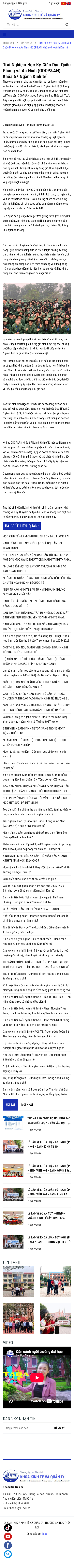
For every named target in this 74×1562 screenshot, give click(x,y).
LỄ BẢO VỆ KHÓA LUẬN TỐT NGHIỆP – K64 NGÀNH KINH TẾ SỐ (48, 1144)
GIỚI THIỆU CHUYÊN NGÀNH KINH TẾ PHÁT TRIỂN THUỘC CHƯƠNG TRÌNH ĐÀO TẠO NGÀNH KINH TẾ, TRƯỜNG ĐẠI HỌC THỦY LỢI (36, 708)
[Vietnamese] (63, 3)
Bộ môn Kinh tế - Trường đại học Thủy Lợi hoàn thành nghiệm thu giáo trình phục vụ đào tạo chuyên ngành (34, 1045)
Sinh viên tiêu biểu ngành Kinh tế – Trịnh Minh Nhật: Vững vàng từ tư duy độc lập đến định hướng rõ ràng (36, 1022)
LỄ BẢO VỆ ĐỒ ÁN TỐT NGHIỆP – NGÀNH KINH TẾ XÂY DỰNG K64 (46, 1216)
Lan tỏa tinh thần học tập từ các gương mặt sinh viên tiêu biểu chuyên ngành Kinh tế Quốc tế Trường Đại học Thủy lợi (37, 673)
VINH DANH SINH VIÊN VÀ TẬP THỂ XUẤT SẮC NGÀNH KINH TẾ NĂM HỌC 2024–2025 (35, 858)
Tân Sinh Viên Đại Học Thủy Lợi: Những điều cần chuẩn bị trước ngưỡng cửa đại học (36, 930)
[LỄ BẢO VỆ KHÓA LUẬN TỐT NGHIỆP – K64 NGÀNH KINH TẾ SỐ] (13, 1146)
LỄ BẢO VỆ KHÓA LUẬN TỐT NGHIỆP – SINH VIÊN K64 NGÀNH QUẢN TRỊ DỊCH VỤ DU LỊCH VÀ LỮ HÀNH (48, 1168)
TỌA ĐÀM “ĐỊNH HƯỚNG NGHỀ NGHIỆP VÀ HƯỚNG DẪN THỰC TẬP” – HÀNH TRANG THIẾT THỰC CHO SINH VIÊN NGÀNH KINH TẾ (36, 789)
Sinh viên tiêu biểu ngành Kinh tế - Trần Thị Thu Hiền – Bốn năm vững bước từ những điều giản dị (37, 999)
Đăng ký (22, 3)
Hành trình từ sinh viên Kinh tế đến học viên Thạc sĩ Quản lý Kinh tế (36, 765)
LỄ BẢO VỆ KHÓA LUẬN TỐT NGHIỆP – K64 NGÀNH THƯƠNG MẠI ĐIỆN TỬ (48, 1240)
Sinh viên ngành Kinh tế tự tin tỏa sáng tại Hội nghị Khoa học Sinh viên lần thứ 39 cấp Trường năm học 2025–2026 (36, 638)
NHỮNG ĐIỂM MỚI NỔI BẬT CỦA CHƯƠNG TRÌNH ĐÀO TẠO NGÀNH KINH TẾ (34, 569)
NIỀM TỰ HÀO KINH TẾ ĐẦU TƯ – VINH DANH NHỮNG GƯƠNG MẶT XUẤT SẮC (34, 592)
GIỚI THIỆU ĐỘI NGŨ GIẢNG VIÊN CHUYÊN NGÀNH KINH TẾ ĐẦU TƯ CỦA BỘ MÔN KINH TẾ (35, 684)
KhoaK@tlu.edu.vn (20, 1508)
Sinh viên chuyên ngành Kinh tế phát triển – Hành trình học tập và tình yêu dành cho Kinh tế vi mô (34, 941)
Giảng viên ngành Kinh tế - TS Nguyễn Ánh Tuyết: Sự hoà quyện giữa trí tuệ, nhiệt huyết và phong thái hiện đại (35, 953)
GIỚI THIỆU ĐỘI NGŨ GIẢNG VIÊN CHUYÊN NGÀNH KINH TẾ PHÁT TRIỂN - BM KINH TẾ (35, 650)
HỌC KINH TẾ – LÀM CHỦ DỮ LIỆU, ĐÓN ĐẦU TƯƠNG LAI (36, 536)
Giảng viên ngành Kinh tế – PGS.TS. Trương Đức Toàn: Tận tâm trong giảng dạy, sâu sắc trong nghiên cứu (36, 1034)
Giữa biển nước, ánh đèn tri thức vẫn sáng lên (29, 879)
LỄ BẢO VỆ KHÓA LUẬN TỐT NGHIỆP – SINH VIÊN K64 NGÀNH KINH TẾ (48, 1192)
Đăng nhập (9, 3)
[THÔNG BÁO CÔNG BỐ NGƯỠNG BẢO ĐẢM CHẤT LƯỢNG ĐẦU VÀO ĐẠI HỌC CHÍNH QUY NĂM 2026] (13, 1123)
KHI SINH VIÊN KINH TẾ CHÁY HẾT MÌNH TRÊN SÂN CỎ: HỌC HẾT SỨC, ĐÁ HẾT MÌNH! (35, 800)
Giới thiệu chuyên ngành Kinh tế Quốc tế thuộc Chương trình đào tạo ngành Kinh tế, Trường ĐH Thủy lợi (35, 719)
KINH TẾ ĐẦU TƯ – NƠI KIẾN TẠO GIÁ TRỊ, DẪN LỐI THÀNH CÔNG (32, 546)
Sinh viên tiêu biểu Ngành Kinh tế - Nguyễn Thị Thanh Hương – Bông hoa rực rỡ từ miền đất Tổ (33, 900)
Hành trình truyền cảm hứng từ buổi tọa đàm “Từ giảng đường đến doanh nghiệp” (35, 835)
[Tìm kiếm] (67, 25)
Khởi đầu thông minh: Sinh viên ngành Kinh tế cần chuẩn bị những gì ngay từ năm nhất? (35, 918)
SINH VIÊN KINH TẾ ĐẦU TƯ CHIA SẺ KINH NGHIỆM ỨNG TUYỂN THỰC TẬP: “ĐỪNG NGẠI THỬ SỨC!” (35, 627)
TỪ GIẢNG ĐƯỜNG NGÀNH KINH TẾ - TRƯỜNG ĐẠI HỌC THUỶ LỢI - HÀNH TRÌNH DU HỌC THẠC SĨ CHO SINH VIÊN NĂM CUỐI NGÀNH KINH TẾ (37, 964)
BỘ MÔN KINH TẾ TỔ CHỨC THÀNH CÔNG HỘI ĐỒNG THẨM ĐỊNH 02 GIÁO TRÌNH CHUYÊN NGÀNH (34, 661)
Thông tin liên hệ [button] (13, 1486)
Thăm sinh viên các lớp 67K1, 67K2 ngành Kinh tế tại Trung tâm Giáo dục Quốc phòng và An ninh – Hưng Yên (37, 847)
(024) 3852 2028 (20, 1503)
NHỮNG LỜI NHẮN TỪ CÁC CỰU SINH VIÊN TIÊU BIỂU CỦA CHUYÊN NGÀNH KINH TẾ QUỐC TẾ (37, 580)
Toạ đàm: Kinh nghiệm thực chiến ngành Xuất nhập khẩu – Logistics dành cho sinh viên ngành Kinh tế (37, 812)
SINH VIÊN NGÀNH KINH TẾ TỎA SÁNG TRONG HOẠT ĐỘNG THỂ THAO (34, 731)
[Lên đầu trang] (63, 1555)
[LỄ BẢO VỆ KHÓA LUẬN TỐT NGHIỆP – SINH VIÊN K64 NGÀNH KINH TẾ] (13, 1194)
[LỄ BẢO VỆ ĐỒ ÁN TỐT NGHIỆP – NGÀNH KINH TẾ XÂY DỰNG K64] (13, 1218)
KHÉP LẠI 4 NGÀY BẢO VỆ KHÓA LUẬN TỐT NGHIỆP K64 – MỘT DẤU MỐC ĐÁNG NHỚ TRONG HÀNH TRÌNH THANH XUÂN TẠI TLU (37, 557)
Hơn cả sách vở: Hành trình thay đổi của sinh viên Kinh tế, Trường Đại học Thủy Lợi (36, 870)
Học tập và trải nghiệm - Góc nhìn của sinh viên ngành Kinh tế (34, 754)
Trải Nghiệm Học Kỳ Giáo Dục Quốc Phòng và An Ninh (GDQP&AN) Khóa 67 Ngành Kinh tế (34, 823)
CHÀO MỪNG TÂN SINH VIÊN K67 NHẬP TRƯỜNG (32, 909)
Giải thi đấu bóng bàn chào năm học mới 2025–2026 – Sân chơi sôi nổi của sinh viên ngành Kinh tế (34, 888)
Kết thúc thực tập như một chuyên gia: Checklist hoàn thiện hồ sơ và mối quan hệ (35, 1057)
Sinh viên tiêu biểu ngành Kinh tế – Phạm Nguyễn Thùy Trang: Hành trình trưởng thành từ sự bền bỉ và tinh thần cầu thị (35, 1011)
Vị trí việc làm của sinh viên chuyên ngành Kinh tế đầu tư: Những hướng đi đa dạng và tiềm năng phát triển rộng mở (36, 988)
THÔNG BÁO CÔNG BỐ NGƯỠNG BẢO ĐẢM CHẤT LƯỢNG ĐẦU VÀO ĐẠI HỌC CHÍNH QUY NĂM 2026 (49, 1121)
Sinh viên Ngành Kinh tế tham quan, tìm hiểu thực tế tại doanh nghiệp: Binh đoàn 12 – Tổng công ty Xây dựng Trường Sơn (35, 777)
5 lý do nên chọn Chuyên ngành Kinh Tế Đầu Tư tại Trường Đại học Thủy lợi (36, 1069)
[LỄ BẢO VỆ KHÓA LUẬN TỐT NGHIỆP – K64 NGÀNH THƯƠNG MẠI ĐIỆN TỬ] (13, 1242)
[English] (68, 3)
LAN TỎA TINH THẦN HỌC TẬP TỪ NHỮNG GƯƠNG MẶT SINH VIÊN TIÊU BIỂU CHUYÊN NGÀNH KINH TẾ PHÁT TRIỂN (36, 615)
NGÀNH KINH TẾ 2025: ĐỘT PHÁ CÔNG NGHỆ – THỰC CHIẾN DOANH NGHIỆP (34, 742)
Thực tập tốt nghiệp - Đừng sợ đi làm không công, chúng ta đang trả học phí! (36, 976)
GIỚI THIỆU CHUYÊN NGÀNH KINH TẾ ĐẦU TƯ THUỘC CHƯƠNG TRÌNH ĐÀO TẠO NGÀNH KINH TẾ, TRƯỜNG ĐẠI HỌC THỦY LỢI (36, 696)
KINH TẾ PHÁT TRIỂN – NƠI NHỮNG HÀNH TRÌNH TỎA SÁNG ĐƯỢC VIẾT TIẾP (34, 603)
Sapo (45, 1533)
